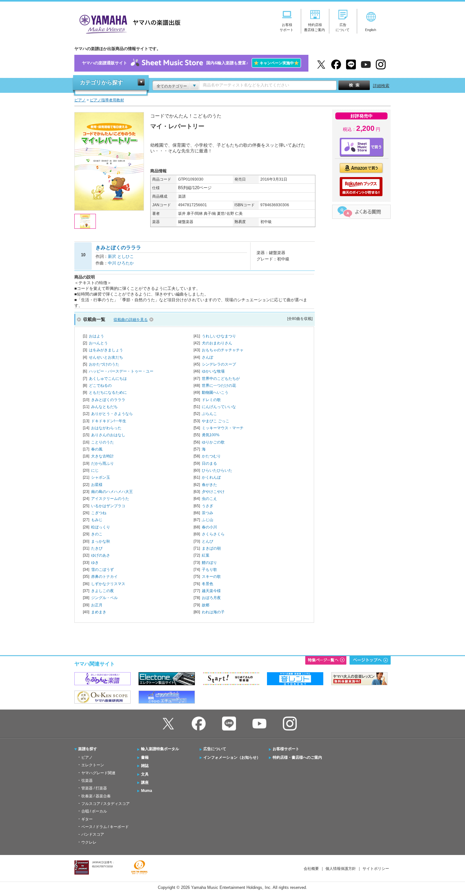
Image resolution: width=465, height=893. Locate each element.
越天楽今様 (211, 591)
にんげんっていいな (219, 407)
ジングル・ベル (104, 598)
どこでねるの (100, 385)
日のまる (209, 463)
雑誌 (145, 765)
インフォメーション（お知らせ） (231, 757)
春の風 (96, 449)
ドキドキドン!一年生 (108, 421)
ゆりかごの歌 (213, 442)
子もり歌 (209, 569)
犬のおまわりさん (217, 343)
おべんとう (98, 343)
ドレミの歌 (211, 400)
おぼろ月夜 (211, 598)
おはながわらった (106, 428)
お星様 (96, 484)
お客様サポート (286, 749)
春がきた (209, 484)
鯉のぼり (209, 562)
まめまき (98, 612)
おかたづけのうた (104, 364)
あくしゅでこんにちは (108, 378)
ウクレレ (88, 842)
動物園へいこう (215, 392)
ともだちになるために (108, 392)
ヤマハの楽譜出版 (128, 23)
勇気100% (211, 435)
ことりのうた (102, 442)
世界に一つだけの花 (219, 385)
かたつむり (211, 456)
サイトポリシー (376, 868)
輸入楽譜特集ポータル (160, 749)
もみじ (96, 520)
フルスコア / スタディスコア (105, 803)
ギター (87, 819)
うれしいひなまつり (219, 336)
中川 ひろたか (121, 263)
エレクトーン (92, 765)
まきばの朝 (211, 548)
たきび (96, 548)
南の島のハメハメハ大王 (112, 491)
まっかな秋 (100, 541)
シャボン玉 (100, 477)
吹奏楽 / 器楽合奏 (96, 796)
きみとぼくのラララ (108, 400)
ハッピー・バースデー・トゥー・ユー (121, 371)
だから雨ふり (102, 463)
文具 (145, 774)
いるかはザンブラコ (108, 506)
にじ (95, 470)
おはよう (96, 336)
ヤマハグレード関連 (98, 773)
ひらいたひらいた (217, 470)
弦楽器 (87, 780)
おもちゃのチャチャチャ (223, 350)
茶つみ (207, 513)
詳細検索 (381, 85)
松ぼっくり (100, 527)
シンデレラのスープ (219, 364)
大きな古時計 (102, 456)
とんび (207, 541)
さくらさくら (213, 534)
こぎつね (98, 513)
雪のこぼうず (102, 569)
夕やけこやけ (213, 491)
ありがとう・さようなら (112, 413)
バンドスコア (92, 834)
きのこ (96, 534)
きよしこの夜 (102, 591)
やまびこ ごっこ (215, 421)
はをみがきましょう (106, 350)
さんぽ (207, 357)
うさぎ (207, 506)
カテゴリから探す (101, 83)
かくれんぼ (211, 477)
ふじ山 (207, 520)
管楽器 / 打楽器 (94, 788)
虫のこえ (209, 498)
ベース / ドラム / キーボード (105, 827)
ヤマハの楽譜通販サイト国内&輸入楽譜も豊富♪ (190, 63)
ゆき (95, 562)
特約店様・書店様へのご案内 (297, 757)
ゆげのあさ (100, 555)
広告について (214, 749)
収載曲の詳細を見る (131, 319)
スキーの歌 (211, 576)
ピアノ (87, 757)
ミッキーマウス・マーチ (223, 428)
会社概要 (311, 868)
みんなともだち (104, 407)
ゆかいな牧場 (213, 371)
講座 (145, 782)
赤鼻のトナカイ (104, 576)
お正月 (96, 605)
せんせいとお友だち (106, 357)
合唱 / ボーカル (94, 811)
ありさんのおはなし (108, 435)
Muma (146, 790)
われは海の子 (213, 612)
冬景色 (207, 584)
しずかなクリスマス (108, 584)
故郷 (205, 605)
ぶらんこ (209, 413)
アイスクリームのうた (110, 498)
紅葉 (205, 555)
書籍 (145, 757)
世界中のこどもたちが (221, 378)
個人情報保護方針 (341, 868)
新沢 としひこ (121, 256)
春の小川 (209, 527)
